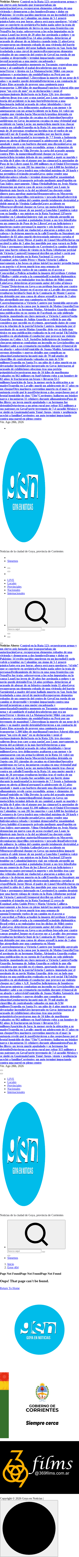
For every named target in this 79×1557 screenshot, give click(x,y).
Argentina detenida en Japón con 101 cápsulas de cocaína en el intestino (36, 116)
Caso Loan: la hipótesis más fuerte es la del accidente (34, 188)
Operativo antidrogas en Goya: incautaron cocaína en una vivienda (36, 119)
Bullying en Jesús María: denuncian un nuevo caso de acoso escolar (39, 185)
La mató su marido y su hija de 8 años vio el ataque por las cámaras (39, 159)
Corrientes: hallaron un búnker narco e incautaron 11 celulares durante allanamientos (39, 397)
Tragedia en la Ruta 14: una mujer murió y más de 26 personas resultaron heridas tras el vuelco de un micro (37, 131)
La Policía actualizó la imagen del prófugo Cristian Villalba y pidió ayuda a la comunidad (38, 274)
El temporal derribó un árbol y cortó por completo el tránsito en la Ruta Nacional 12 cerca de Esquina (37, 256)
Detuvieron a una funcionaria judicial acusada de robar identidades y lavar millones (35, 104)
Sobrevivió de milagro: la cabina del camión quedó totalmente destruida (38, 198)
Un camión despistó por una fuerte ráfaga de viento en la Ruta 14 (39, 248)
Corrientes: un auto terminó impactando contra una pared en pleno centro (35, 417)
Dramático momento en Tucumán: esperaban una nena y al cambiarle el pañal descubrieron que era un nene (39, 68)
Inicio (10, 1264)
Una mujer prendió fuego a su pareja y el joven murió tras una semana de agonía (39, 266)
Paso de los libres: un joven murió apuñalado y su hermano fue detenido (38, 402)
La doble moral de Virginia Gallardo (39, 202)
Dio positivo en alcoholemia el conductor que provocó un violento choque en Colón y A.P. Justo (38, 336)
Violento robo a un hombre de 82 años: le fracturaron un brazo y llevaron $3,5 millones (39, 379)
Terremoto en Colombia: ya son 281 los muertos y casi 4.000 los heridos (39, 165)
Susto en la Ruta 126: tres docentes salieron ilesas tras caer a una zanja (35, 96)
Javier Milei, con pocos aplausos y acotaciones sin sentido (36, 73)
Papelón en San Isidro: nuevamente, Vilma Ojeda (38, 182)
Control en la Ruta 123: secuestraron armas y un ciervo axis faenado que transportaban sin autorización (38, 5)
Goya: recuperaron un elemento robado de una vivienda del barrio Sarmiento (37, 44)
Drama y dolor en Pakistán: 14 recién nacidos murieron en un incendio (34, 13)
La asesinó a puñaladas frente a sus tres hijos (42, 220)
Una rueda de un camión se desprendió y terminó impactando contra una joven (37, 58)
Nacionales (13, 590)
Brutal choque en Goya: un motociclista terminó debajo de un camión (34, 155)
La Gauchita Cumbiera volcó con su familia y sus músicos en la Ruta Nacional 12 (39, 212)
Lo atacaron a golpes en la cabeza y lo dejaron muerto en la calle (36, 231)
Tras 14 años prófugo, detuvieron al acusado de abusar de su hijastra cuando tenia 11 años (35, 39)
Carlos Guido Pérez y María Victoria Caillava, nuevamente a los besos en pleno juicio (34, 261)
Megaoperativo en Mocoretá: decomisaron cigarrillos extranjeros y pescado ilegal (36, 195)
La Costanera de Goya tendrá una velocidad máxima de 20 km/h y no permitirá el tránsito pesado (39, 170)
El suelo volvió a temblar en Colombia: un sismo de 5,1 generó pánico (37, 18)
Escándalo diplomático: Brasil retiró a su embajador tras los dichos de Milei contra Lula (38, 280)
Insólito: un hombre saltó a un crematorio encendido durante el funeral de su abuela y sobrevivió (39, 346)
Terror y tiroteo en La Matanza (25, 71)
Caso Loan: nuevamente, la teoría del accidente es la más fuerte (39, 99)
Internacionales (16, 593)
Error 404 (13, 1267)
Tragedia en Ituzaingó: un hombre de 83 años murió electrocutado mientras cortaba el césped (39, 237)
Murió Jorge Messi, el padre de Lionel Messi (35, 240)
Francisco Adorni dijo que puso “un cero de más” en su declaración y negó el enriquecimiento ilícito (39, 91)
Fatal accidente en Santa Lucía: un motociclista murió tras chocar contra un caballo (38, 124)
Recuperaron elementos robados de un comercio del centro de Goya (36, 53)
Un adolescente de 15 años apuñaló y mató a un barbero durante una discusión (36, 142)
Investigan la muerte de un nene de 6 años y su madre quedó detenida (39, 79)
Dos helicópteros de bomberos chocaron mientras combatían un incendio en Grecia (36, 341)
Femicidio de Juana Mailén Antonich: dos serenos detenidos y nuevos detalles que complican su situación (39, 352)
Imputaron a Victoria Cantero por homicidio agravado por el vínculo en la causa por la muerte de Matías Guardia (39, 304)
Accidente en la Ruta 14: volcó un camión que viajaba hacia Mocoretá (37, 112)
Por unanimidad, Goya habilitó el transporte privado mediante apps (37, 178)
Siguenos (12, 560)
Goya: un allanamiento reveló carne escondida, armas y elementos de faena (38, 147)
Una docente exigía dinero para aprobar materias (35, 192)
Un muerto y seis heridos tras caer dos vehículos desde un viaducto (37, 228)
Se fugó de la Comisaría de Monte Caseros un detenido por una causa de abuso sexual (37, 294)
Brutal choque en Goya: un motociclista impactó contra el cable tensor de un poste (37, 208)
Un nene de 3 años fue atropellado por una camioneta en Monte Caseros (38, 299)
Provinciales (14, 586)
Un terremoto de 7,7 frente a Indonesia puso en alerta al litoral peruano (38, 139)
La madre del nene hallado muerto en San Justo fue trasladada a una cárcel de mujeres (38, 49)
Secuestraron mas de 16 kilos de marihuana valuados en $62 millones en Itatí (34, 374)
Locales (11, 583)
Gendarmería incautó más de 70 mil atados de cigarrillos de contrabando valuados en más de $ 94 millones (34, 359)
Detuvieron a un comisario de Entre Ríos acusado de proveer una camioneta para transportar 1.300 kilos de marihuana (38, 84)
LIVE (10, 580)
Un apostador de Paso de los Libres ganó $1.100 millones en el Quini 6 (39, 162)
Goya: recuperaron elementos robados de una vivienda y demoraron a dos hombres (36, 10)
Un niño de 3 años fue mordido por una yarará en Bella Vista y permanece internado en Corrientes (38, 245)
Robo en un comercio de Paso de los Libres (38, 222)
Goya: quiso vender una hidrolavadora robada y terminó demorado (34, 175)
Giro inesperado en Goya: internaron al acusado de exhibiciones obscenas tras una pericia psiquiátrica (37, 369)
